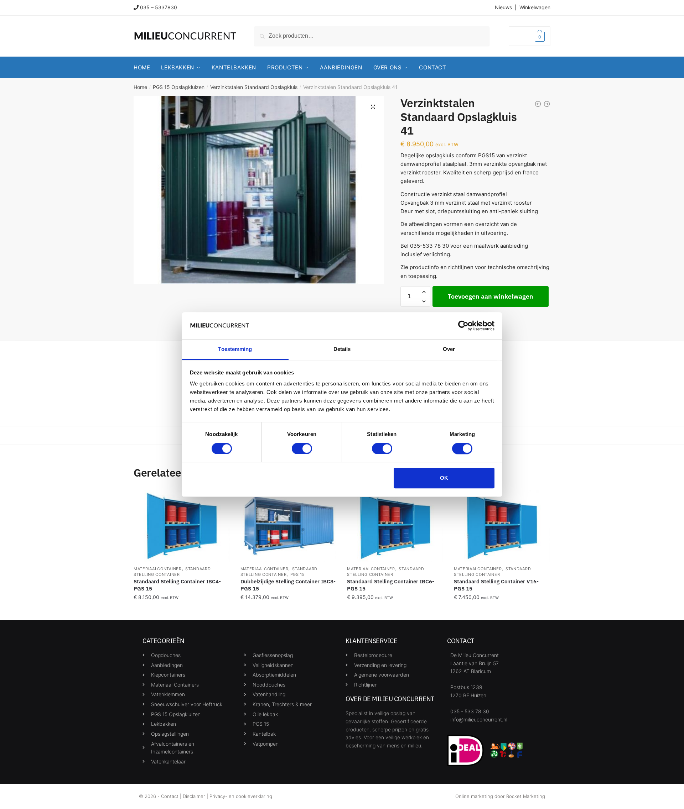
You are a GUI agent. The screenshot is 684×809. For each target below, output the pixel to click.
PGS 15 (297, 574)
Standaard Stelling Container (172, 571)
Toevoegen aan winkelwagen (490, 296)
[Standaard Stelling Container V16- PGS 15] (502, 526)
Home (140, 87)
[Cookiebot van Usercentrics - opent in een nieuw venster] (463, 325)
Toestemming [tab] (235, 349)
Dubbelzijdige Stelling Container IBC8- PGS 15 (288, 585)
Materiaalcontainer (158, 568)
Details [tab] (342, 349)
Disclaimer (194, 796)
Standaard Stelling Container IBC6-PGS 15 (390, 585)
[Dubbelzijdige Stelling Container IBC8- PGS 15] (288, 526)
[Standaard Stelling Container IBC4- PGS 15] (182, 526)
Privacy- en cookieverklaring (240, 796)
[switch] (302, 448)
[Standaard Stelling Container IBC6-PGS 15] (395, 526)
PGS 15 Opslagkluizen (178, 87)
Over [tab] (449, 349)
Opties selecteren (181, 612)
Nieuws (503, 7)
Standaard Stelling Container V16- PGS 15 (496, 585)
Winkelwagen (534, 7)
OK (444, 478)
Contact (169, 796)
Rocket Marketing (525, 796)
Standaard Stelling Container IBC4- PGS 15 (177, 585)
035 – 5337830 (158, 7)
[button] (373, 106)
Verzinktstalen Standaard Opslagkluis (253, 87)
